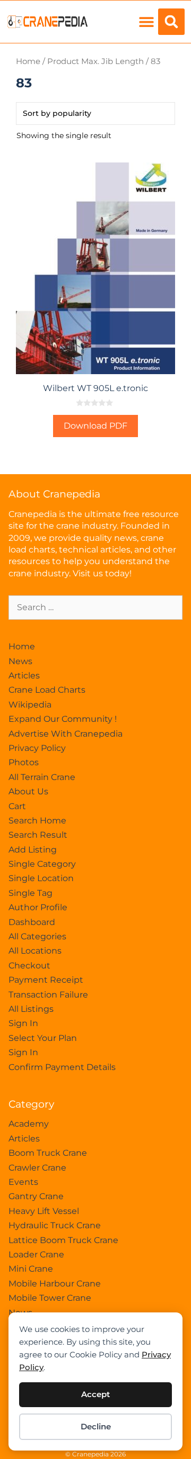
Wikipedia (29, 705)
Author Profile (37, 907)
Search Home (37, 820)
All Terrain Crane (41, 777)
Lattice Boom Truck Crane (63, 1240)
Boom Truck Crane (47, 1153)
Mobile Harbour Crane (54, 1284)
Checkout (29, 965)
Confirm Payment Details (62, 1067)
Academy (28, 1124)
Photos (23, 762)
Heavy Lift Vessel (43, 1211)
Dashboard (31, 922)
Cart (17, 806)
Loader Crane (36, 1254)
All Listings (31, 1009)
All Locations (35, 951)
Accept (95, 1394)
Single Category (42, 864)
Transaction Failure (48, 995)
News (20, 661)
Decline (96, 1426)
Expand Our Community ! (62, 719)
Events (23, 1182)
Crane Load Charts (46, 690)
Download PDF (95, 426)
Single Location (41, 878)
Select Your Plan (42, 1038)
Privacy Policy (37, 748)
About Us (28, 791)
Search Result (37, 835)
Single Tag (30, 893)
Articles (24, 675)
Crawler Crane (37, 1168)
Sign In (23, 1023)
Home (28, 61)
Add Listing (32, 850)
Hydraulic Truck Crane (54, 1225)
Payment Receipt (45, 980)
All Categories (37, 936)
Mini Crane (30, 1269)
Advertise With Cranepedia (65, 734)
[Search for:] (95, 607)
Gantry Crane (36, 1196)
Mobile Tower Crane (49, 1298)
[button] (146, 22)
